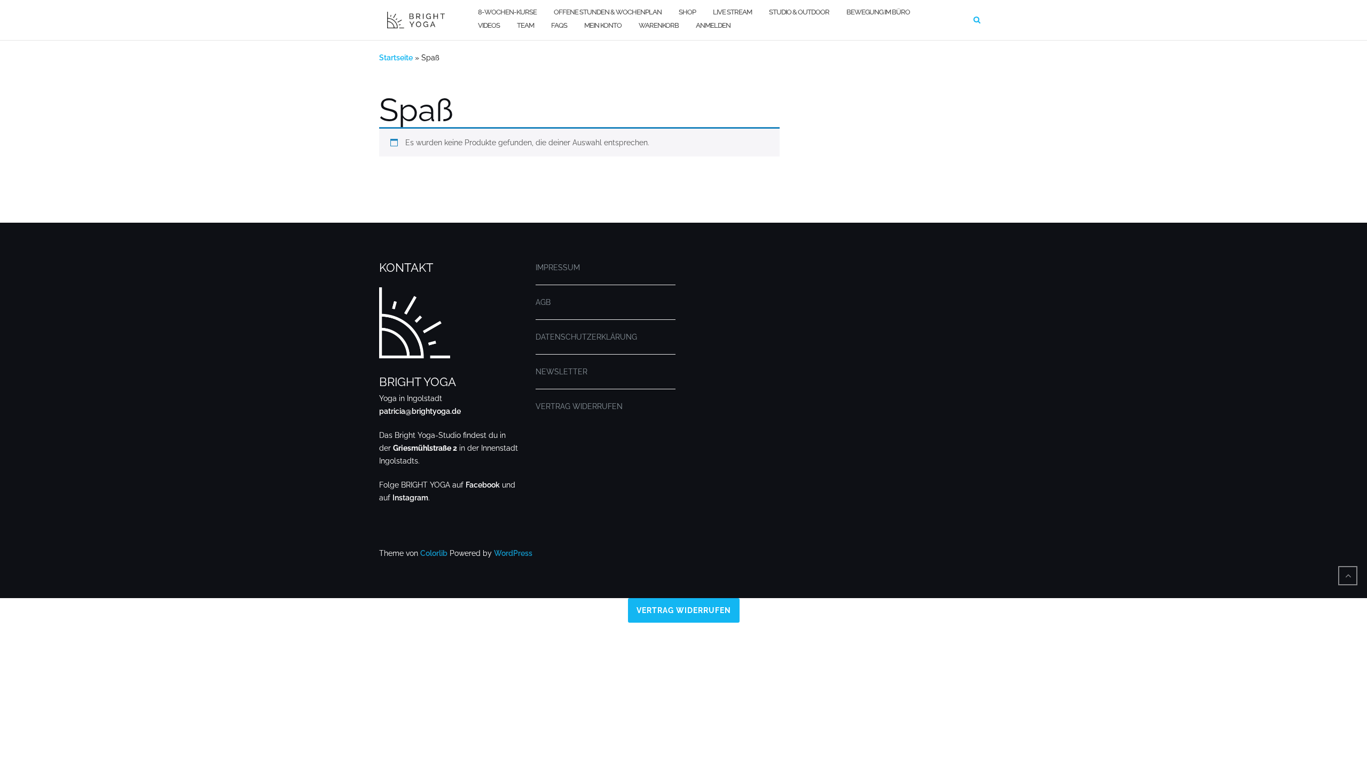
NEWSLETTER (561, 371)
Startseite (396, 57)
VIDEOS (489, 25)
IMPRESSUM (558, 267)
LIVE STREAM (732, 12)
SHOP (687, 12)
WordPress (513, 553)
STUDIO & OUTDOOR (799, 12)
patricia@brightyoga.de (420, 411)
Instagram (410, 497)
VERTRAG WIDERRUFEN (579, 406)
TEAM (525, 25)
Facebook (483, 485)
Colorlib (433, 553)
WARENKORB (659, 25)
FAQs (559, 25)
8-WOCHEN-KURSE (507, 12)
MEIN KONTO (603, 25)
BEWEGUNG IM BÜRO (878, 12)
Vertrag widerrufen (684, 610)
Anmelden (713, 25)
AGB (543, 302)
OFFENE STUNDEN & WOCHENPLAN (608, 12)
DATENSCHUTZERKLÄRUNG (586, 337)
